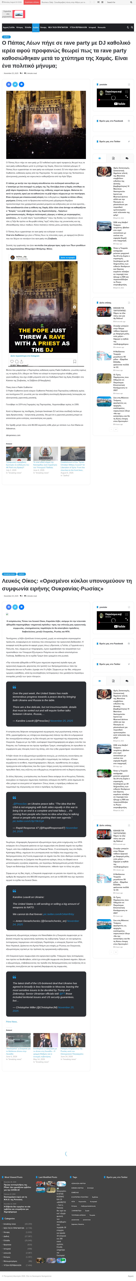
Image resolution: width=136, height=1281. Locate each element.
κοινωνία (7, 1253)
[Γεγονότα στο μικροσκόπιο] (13, 14)
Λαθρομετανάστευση (88, 1206)
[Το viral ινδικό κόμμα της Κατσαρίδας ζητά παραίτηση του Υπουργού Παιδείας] (45, 454)
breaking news (10, 1224)
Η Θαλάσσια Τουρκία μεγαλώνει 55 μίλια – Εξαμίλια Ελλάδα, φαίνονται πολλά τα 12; (121, 359)
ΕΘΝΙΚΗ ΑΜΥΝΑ (77, 1188)
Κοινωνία (101, 27)
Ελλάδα (28, 27)
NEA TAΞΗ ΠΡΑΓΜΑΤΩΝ (58, 27)
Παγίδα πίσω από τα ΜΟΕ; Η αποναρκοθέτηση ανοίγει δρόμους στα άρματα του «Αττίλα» (76, 2)
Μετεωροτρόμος (10, 1261)
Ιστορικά (92, 27)
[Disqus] (46, 525)
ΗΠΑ (73, 1202)
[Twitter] (15, 84)
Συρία (87, 1211)
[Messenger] (21, 84)
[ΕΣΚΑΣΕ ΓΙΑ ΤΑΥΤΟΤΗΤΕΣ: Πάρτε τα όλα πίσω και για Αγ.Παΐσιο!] (104, 312)
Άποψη (43, 27)
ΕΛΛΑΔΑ (90, 1188)
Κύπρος (19, 27)
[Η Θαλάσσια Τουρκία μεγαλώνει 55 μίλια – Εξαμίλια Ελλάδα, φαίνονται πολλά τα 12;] (104, 355)
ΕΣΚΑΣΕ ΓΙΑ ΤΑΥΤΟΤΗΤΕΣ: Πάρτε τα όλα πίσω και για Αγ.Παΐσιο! (119, 313)
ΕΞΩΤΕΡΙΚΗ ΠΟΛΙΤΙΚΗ (79, 1197)
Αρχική (130, 1276)
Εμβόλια (95, 1197)
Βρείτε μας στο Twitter (109, 141)
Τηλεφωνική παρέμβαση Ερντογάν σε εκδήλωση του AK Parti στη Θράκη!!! (17, 465)
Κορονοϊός (82, 1202)
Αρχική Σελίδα (9, 27)
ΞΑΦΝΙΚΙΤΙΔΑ (76, 1211)
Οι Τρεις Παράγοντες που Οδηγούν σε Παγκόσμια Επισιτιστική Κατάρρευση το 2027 (121, 382)
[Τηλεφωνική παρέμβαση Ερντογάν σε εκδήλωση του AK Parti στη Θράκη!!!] (18, 454)
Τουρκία (92, 1215)
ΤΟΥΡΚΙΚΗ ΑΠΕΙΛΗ (78, 1215)
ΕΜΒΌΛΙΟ (75, 1193)
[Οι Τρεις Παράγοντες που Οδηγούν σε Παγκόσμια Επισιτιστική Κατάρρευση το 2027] (104, 378)
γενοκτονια (87, 1220)
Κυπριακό (93, 1202)
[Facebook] (8, 84)
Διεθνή (36, 27)
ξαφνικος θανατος (77, 1224)
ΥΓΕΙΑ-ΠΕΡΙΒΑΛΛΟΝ (78, 27)
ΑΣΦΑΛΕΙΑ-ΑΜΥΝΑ (78, 1183)
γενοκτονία (75, 1220)
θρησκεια (7, 1245)
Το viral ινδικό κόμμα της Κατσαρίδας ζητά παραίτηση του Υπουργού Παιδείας (45, 465)
